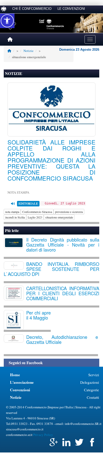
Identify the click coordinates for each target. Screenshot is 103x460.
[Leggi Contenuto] (13, 203)
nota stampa (12, 212)
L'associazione (22, 382)
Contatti (93, 397)
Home (15, 374)
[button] (7, 20)
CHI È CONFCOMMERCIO (32, 9)
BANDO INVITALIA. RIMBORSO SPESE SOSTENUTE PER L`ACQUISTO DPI (51, 269)
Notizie (29, 50)
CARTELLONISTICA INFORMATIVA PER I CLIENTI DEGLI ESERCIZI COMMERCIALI (62, 293)
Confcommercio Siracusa (37, 212)
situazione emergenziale (59, 217)
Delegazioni (89, 382)
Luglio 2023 (35, 217)
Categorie (91, 389)
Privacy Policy (43, 434)
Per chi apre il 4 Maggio (38, 315)
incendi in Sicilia (15, 217)
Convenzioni (20, 390)
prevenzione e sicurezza (69, 212)
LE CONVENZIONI (71, 9)
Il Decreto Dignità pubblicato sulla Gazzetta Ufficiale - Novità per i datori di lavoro (62, 244)
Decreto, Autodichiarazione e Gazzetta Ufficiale (62, 339)
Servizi (93, 374)
